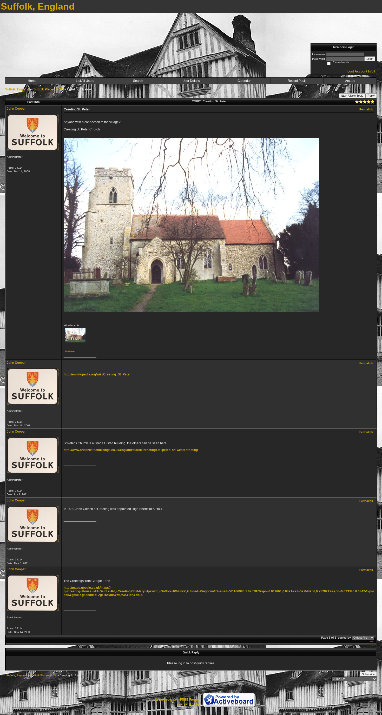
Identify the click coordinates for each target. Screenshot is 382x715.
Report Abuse (188, 704)
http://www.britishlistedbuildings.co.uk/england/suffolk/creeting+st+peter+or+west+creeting (131, 450)
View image (70, 351)
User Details (191, 81)
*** (371, 642)
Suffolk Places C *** (48, 89)
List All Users (85, 81)
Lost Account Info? (361, 71)
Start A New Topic (352, 95)
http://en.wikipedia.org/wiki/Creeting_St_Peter (97, 374)
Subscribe (368, 674)
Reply (371, 95)
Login (369, 58)
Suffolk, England (17, 89)
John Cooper (16, 108)
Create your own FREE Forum (177, 699)
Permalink (366, 109)
